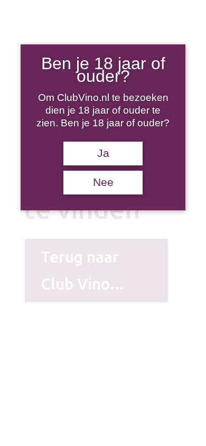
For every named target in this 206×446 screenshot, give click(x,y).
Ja (103, 153)
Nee (103, 182)
